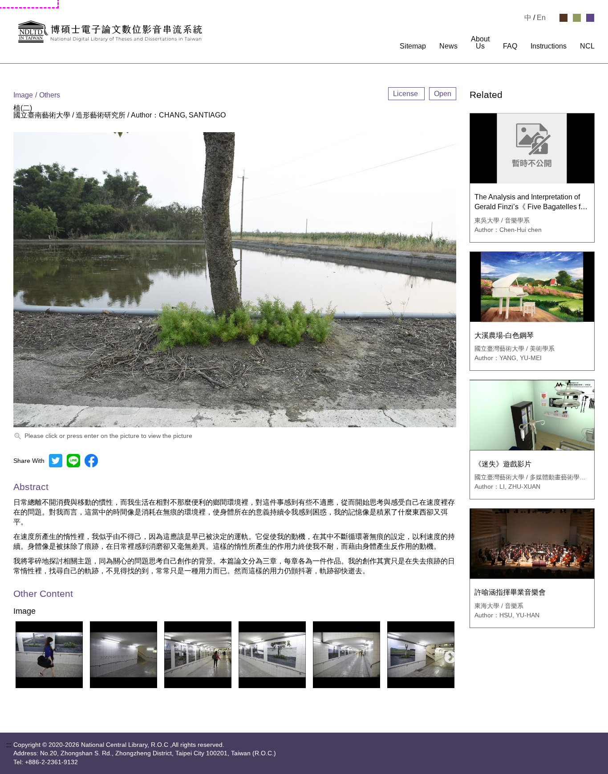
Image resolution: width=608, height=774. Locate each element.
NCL (587, 46)
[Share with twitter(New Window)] (55, 460)
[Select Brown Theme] (563, 17)
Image (24, 612)
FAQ (510, 46)
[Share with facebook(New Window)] (91, 460)
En (541, 17)
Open (442, 93)
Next (447, 654)
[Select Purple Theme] (590, 17)
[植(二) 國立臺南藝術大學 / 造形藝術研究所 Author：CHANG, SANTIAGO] (49, 654)
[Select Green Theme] (576, 17)
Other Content (43, 594)
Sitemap (413, 46)
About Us (480, 43)
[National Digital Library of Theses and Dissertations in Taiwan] (110, 31)
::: (388, 46)
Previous (17, 654)
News (448, 46)
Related (486, 95)
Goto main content (28, 3)
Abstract (31, 487)
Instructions (549, 46)
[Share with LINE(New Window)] (73, 460)
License (406, 93)
